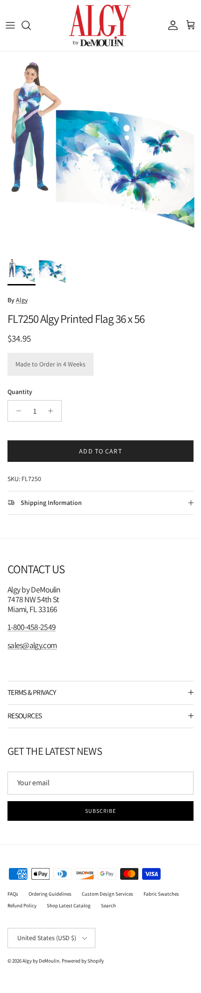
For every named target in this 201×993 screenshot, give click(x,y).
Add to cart (100, 451)
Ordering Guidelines (50, 894)
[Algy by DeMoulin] (100, 25)
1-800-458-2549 (31, 626)
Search (108, 905)
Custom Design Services (107, 894)
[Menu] (10, 25)
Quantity (19, 391)
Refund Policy (21, 905)
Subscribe (100, 810)
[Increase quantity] (53, 411)
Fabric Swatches (161, 894)
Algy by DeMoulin (40, 960)
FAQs (12, 894)
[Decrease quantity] (16, 411)
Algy (22, 300)
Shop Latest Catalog (69, 905)
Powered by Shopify (83, 960)
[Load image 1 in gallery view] (100, 152)
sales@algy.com (32, 645)
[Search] (31, 25)
